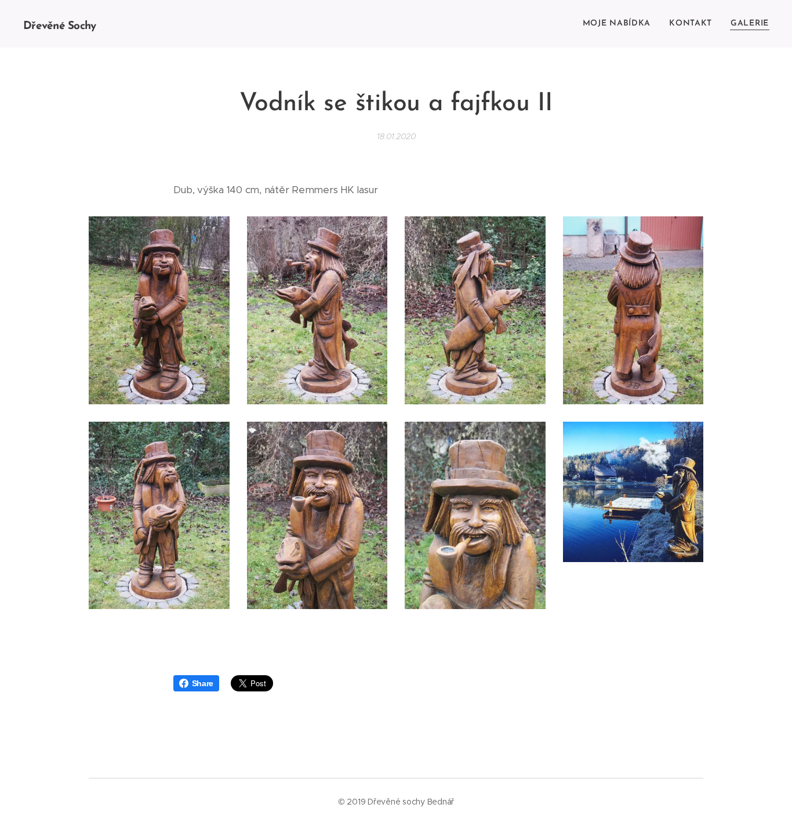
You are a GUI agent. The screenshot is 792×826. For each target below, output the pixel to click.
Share (203, 683)
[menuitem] (620, 23)
